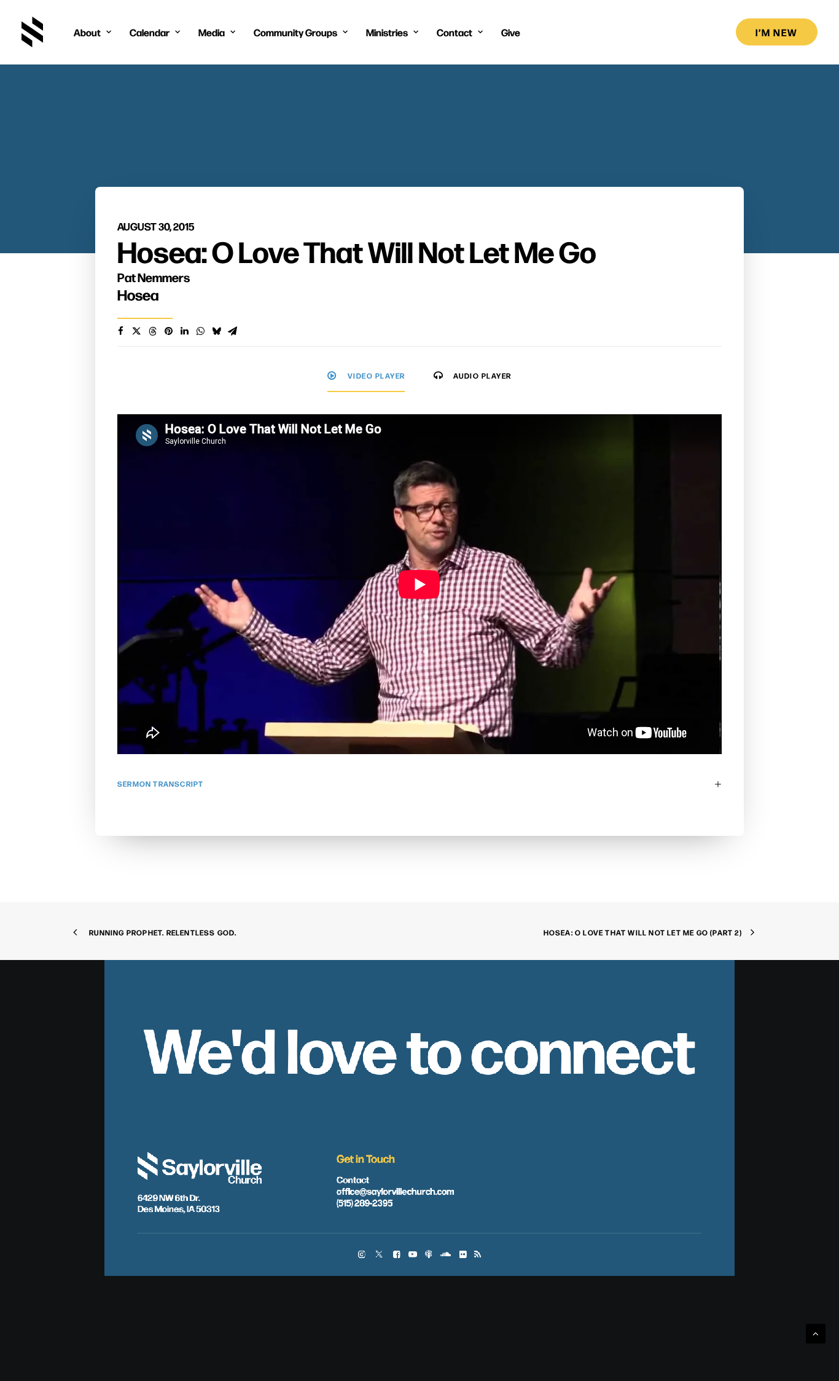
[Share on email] (232, 331)
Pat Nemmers (153, 277)
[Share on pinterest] (168, 331)
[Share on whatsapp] (200, 331)
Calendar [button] (150, 32)
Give (510, 32)
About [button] (87, 32)
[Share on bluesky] (216, 331)
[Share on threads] (152, 331)
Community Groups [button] (295, 32)
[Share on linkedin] (184, 331)
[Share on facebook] (120, 331)
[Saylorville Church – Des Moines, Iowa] (32, 32)
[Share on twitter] (136, 331)
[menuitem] (92, 32)
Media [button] (211, 32)
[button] (361, 1255)
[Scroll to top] (815, 1333)
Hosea (137, 294)
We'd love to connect (419, 1047)
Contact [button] (454, 32)
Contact (353, 1179)
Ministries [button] (387, 32)
